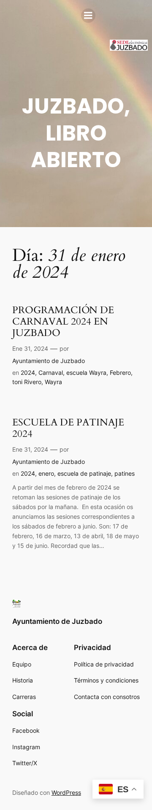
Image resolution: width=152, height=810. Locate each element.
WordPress (66, 792)
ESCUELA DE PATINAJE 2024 (68, 428)
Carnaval (50, 372)
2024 (28, 372)
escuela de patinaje (84, 473)
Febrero (120, 372)
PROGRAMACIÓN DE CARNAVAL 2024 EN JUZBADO (63, 322)
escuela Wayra (86, 372)
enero (46, 473)
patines (124, 473)
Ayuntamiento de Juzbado (48, 360)
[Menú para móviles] (88, 15)
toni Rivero (26, 381)
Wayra (53, 381)
